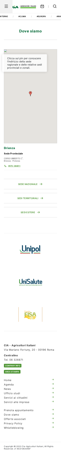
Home (7, 380)
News (7, 388)
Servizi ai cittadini (16, 397)
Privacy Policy (13, 423)
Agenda (9, 384)
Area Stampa (12, 372)
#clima (22, 16)
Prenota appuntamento (19, 410)
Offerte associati (15, 419)
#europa (41, 16)
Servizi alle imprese (16, 402)
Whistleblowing (14, 427)
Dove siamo (11, 414)
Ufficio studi (12, 393)
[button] (30, 93)
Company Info (12, 365)
